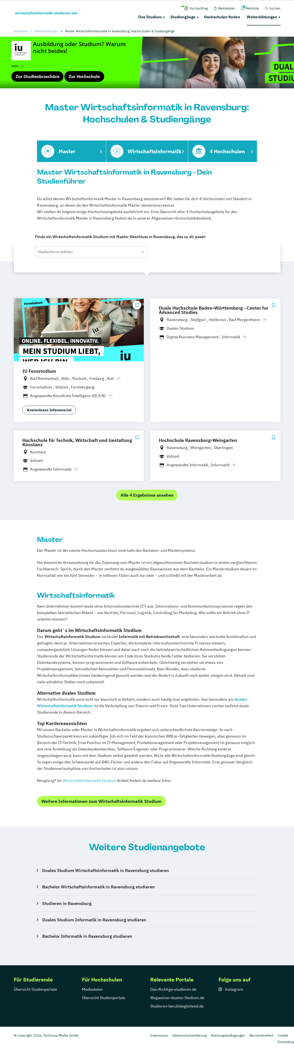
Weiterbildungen (262, 16)
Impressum (159, 1035)
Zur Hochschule (84, 76)
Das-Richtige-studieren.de (173, 989)
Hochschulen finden (222, 16)
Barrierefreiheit (261, 1035)
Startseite (21, 31)
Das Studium (150, 16)
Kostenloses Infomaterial (49, 410)
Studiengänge (182, 16)
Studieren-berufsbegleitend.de (177, 1006)
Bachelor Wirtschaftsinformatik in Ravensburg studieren (98, 887)
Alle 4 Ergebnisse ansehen (147, 495)
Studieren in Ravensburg (66, 903)
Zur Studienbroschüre (37, 76)
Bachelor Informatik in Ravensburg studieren (87, 936)
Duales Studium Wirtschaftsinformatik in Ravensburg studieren (105, 870)
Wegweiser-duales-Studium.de (177, 997)
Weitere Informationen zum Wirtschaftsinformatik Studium (101, 801)
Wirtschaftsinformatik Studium (90, 780)
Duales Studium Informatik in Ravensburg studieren (94, 920)
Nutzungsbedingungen (228, 1035)
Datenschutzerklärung (189, 1035)
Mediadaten (92, 989)
